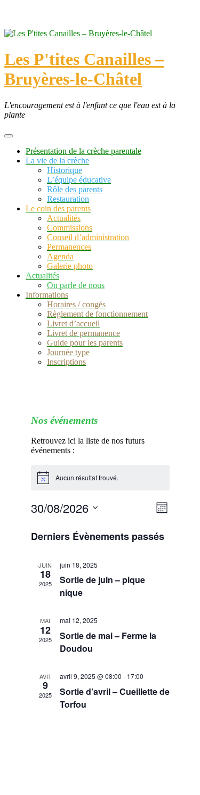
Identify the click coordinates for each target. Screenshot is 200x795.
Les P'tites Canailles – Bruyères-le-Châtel (84, 69)
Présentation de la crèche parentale (83, 150)
